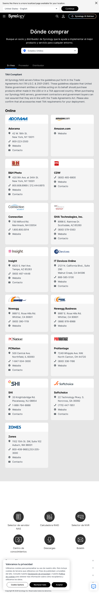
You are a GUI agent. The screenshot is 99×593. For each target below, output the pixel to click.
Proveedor (24, 65)
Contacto (17, 150)
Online (10, 111)
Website (16, 145)
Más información (38, 119)
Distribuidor (38, 65)
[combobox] (31, 8)
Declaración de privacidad (39, 574)
